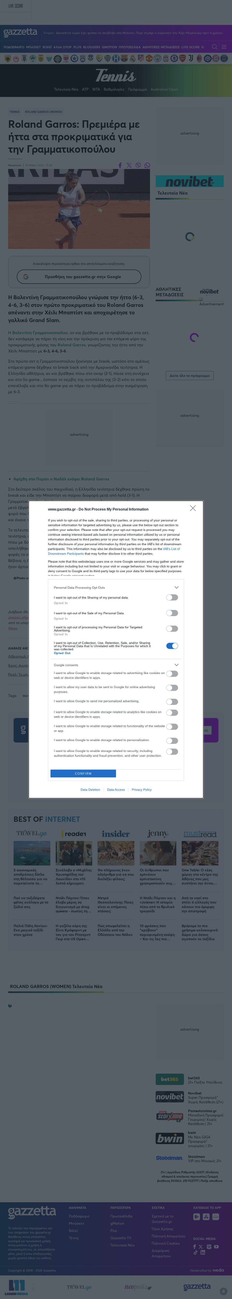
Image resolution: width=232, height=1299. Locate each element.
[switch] (172, 597)
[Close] (194, 509)
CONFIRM (83, 773)
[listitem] (116, 587)
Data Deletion (90, 789)
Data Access (116, 789)
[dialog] (116, 649)
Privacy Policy (142, 789)
